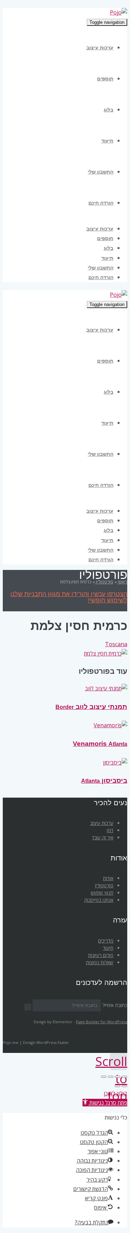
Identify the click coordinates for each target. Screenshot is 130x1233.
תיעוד (108, 948)
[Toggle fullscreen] (110, 1077)
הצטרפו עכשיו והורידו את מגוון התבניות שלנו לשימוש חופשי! (68, 597)
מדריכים (105, 940)
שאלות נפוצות (99, 962)
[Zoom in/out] (103, 1077)
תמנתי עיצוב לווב (91, 706)
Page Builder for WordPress (101, 1021)
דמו (110, 830)
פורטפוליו (104, 885)
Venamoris (100, 743)
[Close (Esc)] (124, 1077)
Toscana (116, 644)
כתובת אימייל (114, 1005)
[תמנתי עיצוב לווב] (106, 688)
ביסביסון (104, 780)
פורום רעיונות (100, 955)
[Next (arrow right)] (117, 1086)
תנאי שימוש (102, 892)
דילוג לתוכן (115, 1093)
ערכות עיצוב (101, 823)
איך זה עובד (102, 837)
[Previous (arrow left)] (124, 1086)
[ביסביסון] (115, 762)
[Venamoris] (110, 725)
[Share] (117, 1077)
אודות (108, 878)
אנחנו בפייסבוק (98, 900)
